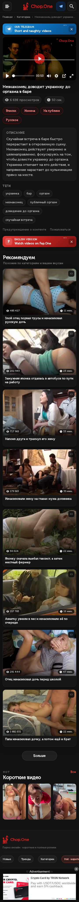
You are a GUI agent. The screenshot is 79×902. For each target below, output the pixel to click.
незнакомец (14, 202)
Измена (29, 110)
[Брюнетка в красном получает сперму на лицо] (39, 801)
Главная (8, 16)
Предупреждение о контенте (24, 229)
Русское (12, 120)
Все (73, 772)
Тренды (26, 859)
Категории (23, 16)
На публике (51, 110)
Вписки (11, 110)
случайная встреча (18, 219)
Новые (7, 859)
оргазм (44, 193)
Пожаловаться (60, 229)
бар (29, 193)
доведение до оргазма (22, 211)
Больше (39, 756)
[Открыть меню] (7, 6)
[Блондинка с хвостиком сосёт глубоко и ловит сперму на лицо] (14, 801)
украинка (12, 193)
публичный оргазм (43, 202)
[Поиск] (71, 6)
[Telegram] (60, 6)
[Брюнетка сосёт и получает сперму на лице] (64, 801)
